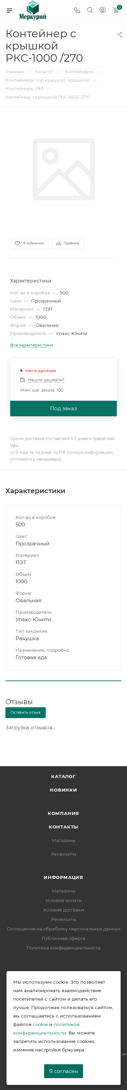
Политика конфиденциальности (63, 947)
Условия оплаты (63, 900)
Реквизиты (63, 854)
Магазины (64, 840)
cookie (40, 1024)
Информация (63, 877)
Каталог (63, 776)
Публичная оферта (63, 938)
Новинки (63, 790)
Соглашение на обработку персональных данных (64, 928)
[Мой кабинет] (103, 10)
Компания (63, 813)
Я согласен (63, 1071)
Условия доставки (63, 910)
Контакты (63, 827)
